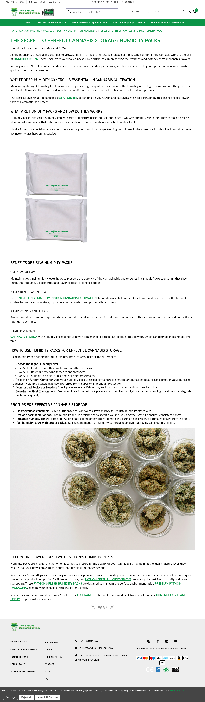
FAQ (47, 679)
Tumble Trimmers (20, 657)
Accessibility (52, 642)
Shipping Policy (53, 657)
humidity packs (26, 58)
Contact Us (159, 12)
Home (27, 22)
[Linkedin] (112, 607)
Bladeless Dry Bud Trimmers (51, 22)
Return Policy (18, 664)
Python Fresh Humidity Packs (108, 579)
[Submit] (69, 12)
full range (85, 595)
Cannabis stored (23, 336)
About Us (135, 12)
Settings (10, 697)
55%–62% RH (68, 97)
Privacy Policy (18, 642)
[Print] (105, 607)
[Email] (99, 607)
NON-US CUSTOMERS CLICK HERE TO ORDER (113, 2)
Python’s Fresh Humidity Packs (57, 583)
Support (49, 650)
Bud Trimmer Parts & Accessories (166, 22)
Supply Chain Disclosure (24, 650)
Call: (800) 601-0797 (89, 641)
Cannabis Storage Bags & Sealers (128, 22)
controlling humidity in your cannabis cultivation (55, 298)
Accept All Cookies (47, 697)
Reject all (26, 697)
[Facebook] (93, 607)
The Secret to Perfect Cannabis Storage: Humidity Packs (85, 40)
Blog (147, 12)
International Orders (22, 671)
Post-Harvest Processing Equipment (88, 22)
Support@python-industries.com (96, 648)
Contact (49, 664)
